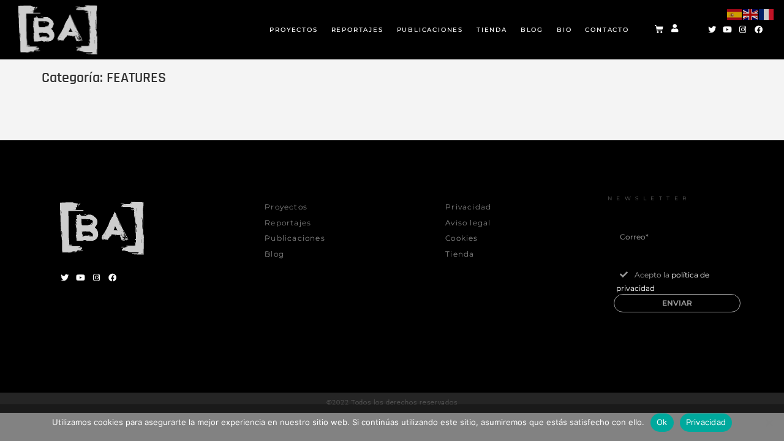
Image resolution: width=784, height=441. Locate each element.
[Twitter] (711, 29)
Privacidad (706, 422)
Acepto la (662, 281)
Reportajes (357, 30)
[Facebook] (112, 277)
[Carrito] (659, 29)
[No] (769, 423)
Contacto (606, 30)
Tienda (492, 30)
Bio (564, 30)
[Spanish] (735, 20)
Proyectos (293, 30)
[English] (751, 20)
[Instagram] (96, 277)
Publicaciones (430, 30)
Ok (662, 422)
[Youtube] (80, 277)
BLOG (532, 30)
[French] (767, 20)
